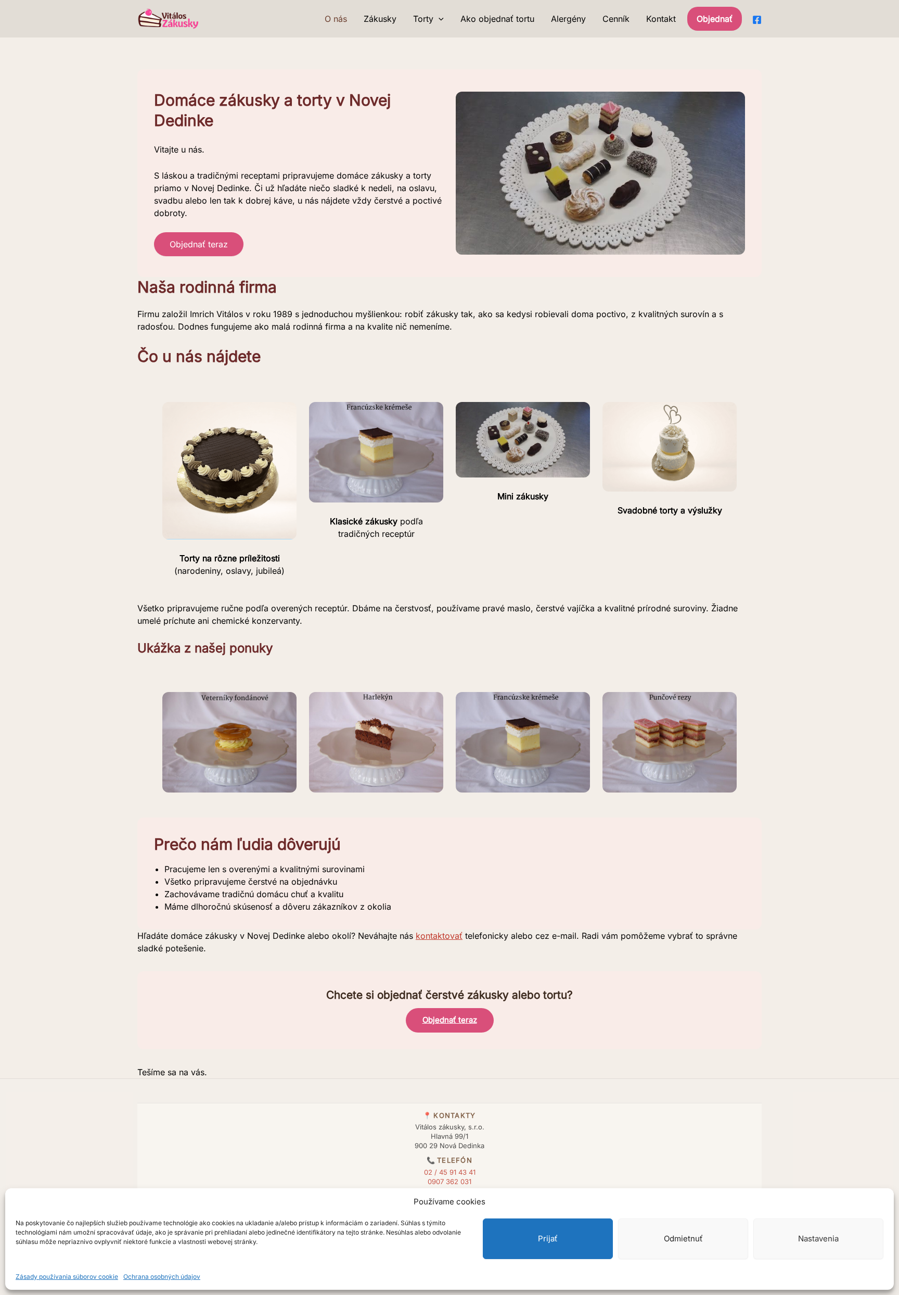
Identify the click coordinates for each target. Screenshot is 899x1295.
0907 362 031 (449, 1181)
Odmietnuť (683, 1238)
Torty (423, 19)
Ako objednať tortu (497, 19)
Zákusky (380, 19)
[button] (438, 18)
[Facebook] (757, 19)
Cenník (616, 19)
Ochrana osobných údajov (161, 1276)
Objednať (715, 19)
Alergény (568, 19)
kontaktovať (439, 936)
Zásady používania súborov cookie (67, 1276)
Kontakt (661, 19)
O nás (336, 19)
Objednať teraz (199, 244)
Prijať (548, 1238)
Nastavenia (818, 1238)
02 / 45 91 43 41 (450, 1172)
